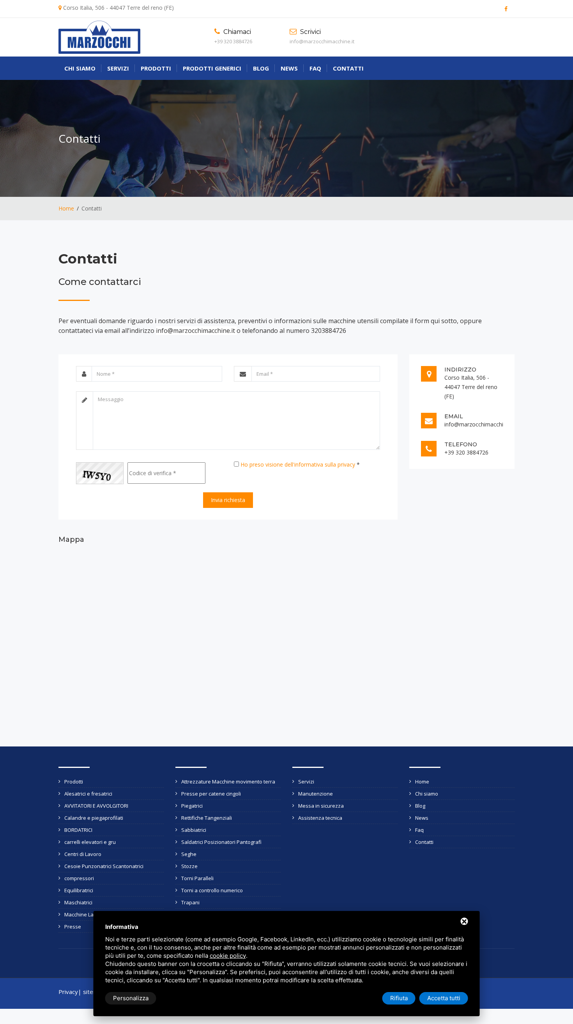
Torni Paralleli (197, 878)
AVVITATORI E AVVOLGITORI (96, 805)
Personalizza (131, 998)
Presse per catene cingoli (211, 793)
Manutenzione (315, 793)
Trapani (190, 902)
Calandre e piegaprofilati (93, 817)
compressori (79, 878)
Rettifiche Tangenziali (206, 817)
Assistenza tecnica (320, 817)
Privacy (68, 992)
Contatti (348, 68)
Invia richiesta (228, 500)
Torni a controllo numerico (212, 890)
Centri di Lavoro (82, 854)
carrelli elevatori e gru (90, 841)
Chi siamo (80, 68)
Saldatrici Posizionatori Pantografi (221, 841)
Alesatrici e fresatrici (88, 793)
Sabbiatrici (193, 829)
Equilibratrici (78, 890)
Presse (72, 926)
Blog (261, 68)
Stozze (189, 866)
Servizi (118, 68)
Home (66, 208)
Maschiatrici (78, 902)
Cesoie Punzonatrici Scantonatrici (103, 866)
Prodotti (156, 68)
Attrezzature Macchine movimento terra (228, 781)
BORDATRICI (78, 829)
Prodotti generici (212, 68)
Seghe (188, 854)
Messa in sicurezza (321, 805)
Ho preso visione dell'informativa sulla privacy (298, 464)
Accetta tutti (443, 998)
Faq (315, 68)
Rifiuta (399, 998)
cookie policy (228, 955)
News (289, 68)
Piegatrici (192, 805)
